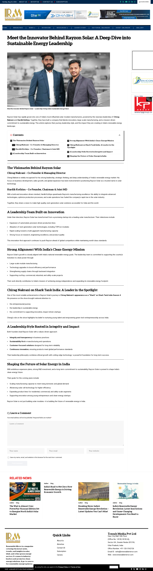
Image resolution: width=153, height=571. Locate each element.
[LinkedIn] (132, 1)
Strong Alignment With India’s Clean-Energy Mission (92, 141)
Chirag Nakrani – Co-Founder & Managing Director (37, 145)
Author (12, 503)
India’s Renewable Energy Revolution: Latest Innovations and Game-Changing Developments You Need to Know (127, 511)
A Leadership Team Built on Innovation (29, 153)
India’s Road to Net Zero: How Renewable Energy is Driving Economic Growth (58, 489)
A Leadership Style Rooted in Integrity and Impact (91, 152)
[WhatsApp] (134, 1)
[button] (113, 567)
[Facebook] (120, 1)
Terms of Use (75, 567)
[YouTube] (126, 1)
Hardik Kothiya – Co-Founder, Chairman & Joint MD (38, 149)
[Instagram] (129, 1)
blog (17, 503)
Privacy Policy (63, 567)
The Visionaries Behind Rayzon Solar (28, 141)
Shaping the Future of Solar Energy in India (88, 156)
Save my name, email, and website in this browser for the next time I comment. (36, 457)
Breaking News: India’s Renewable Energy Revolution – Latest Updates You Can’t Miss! (93, 509)
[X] (123, 1)
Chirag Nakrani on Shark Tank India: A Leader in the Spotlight (90, 146)
